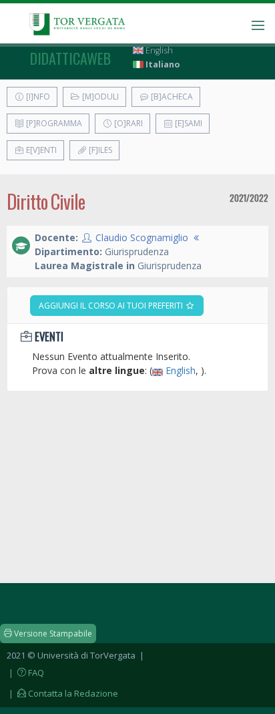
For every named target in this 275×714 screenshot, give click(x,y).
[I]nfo (37, 96)
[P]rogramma (53, 123)
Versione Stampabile (52, 633)
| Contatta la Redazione (62, 693)
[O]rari (127, 123)
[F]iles (99, 150)
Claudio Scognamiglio (141, 237)
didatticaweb (70, 58)
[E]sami (187, 123)
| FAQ (25, 673)
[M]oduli (99, 96)
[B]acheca (171, 96)
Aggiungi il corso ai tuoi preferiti (112, 305)
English (158, 50)
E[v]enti (40, 150)
